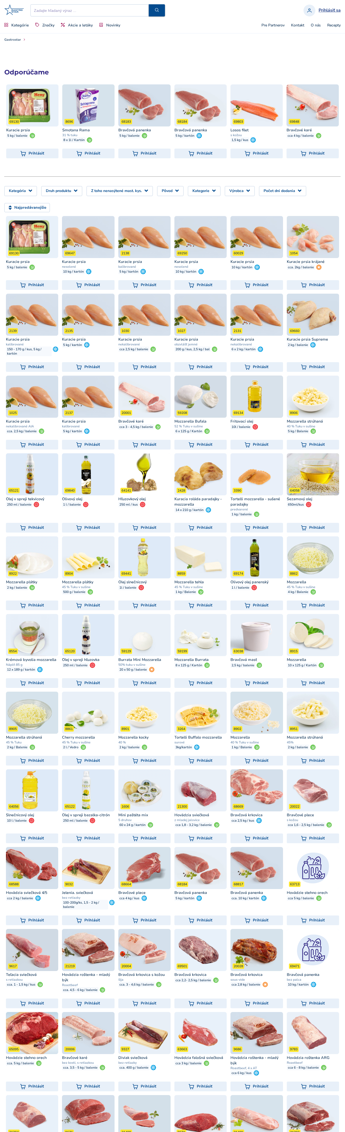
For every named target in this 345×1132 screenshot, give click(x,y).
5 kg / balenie (17, 135)
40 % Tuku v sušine (301, 426)
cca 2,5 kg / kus (243, 820)
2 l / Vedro (70, 747)
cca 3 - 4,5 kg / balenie (136, 427)
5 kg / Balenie (298, 431)
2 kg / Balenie (17, 747)
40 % (122, 742)
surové (179, 742)
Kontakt (297, 25)
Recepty (334, 25)
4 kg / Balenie (298, 592)
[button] (157, 10)
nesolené (69, 267)
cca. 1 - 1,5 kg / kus (21, 984)
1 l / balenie (72, 504)
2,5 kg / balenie (243, 665)
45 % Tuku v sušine (76, 587)
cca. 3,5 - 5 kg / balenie (80, 1067)
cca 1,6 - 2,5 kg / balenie (306, 825)
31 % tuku (69, 135)
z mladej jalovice (187, 820)
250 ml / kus (128, 504)
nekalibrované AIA (20, 426)
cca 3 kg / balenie (188, 1063)
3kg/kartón (183, 747)
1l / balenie (127, 587)
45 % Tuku (14, 742)
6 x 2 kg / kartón (244, 349)
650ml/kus (296, 504)
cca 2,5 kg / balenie (133, 349)
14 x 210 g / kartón (189, 510)
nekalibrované (129, 344)
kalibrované (127, 267)
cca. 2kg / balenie (301, 267)
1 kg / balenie (242, 514)
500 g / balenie (74, 592)
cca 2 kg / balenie (20, 898)
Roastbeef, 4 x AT (243, 1068)
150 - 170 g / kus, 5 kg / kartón (24, 351)
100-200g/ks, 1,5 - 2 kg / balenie (81, 904)
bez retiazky (71, 898)
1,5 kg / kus (240, 140)
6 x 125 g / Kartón (188, 431)
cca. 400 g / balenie (134, 1067)
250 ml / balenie (19, 504)
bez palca (294, 979)
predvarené (239, 509)
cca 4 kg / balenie (301, 135)
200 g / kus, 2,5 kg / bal (192, 349)
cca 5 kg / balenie (301, 898)
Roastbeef (70, 985)
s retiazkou (14, 979)
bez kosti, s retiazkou (78, 1063)
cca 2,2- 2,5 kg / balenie (193, 980)
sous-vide (237, 979)
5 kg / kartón (184, 135)
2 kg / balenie (298, 345)
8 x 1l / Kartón (74, 140)
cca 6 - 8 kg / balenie (303, 1067)
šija (120, 979)
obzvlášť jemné (186, 344)
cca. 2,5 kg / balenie (22, 431)
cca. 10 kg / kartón (245, 898)
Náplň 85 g (14, 665)
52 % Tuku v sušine (188, 426)
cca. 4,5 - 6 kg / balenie (80, 990)
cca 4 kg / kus (129, 898)
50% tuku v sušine (132, 665)
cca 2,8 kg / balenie (246, 984)
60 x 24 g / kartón (132, 825)
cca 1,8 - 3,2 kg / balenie (193, 825)
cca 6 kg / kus (241, 1073)
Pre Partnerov (273, 25)
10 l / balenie (17, 820)
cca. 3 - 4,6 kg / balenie (136, 984)
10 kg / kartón (73, 271)
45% (290, 742)
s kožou (236, 135)
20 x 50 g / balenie (133, 669)
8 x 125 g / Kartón (188, 665)
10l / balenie (241, 427)
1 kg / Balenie (185, 592)
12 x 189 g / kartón (21, 669)
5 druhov (125, 820)
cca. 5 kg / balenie (20, 1063)
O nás (316, 25)
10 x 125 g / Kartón (302, 665)
